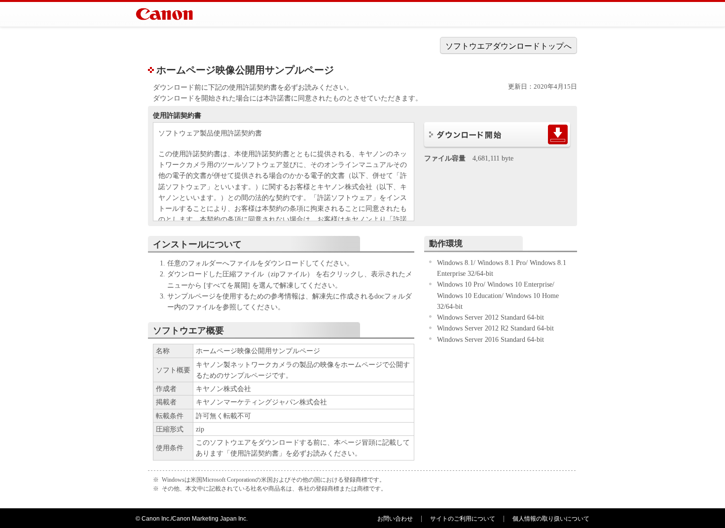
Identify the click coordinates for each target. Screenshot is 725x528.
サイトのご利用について (462, 518)
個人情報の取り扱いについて (550, 518)
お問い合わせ (395, 518)
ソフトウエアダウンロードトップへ (508, 46)
